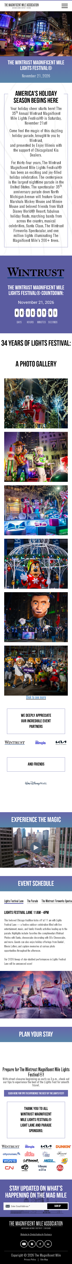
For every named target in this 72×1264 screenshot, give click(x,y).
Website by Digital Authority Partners (36, 1234)
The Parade (32, 901)
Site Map (44, 1260)
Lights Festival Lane (13, 901)
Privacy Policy (30, 1260)
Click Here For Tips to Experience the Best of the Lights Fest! (36, 1093)
